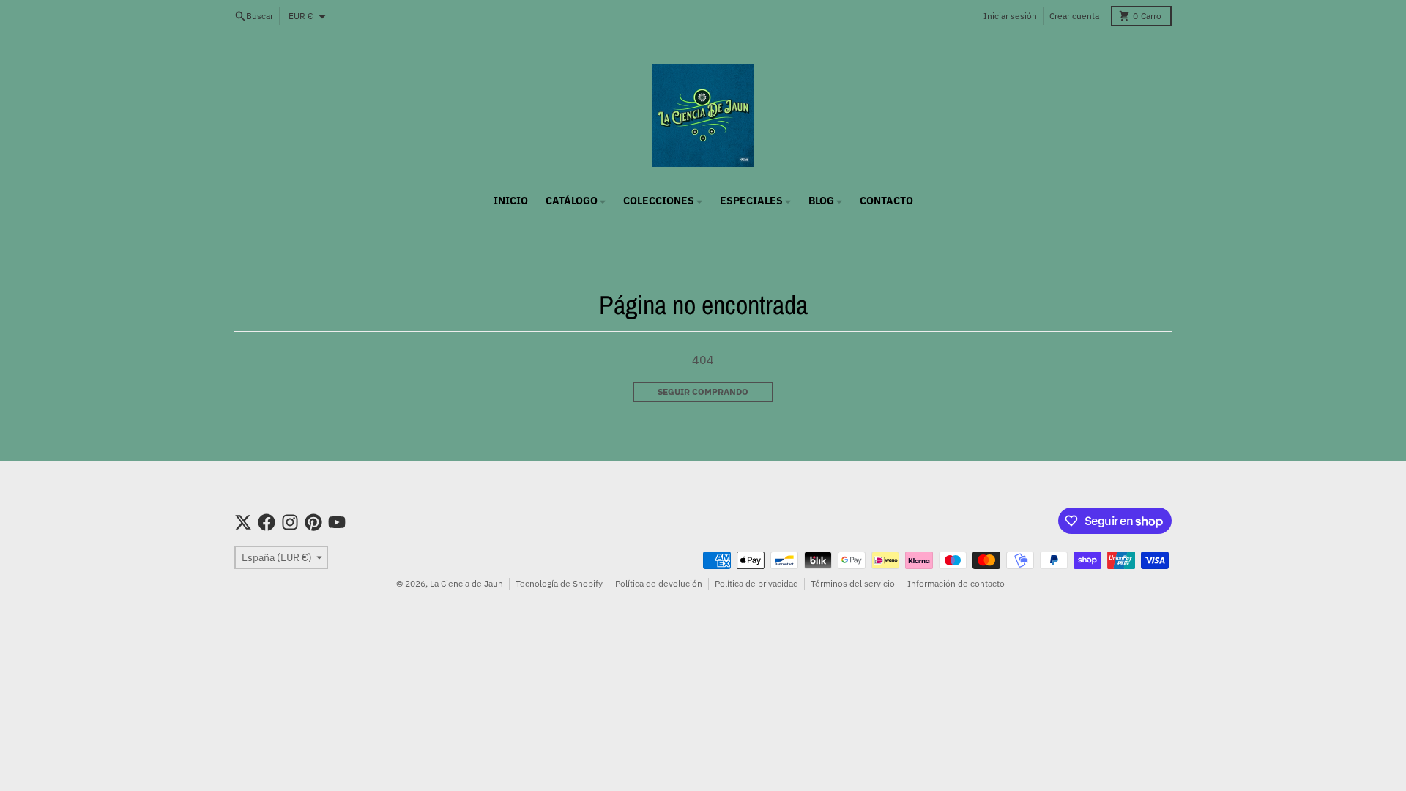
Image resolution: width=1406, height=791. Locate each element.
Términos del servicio (853, 583)
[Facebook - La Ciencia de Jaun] (266, 522)
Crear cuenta (1074, 15)
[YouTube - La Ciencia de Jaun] (337, 522)
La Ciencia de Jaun (466, 583)
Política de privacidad (756, 583)
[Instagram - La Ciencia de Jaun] (290, 522)
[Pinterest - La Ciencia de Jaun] (313, 522)
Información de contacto (956, 583)
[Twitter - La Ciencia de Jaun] (243, 522)
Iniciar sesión (1010, 15)
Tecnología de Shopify (559, 583)
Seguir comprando (703, 391)
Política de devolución (658, 583)
